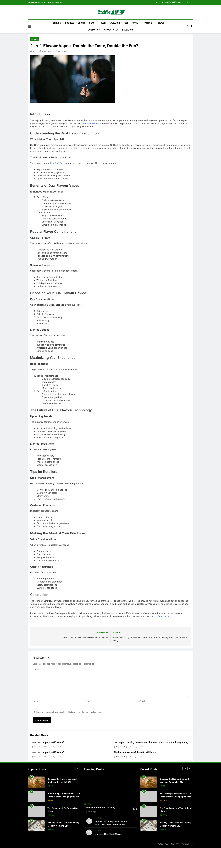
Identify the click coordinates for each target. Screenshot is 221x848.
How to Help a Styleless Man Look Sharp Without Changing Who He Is (63, 796)
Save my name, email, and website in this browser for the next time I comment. (69, 712)
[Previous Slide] (188, 2)
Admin (35, 51)
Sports (81, 23)
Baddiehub (127, 30)
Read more (163, 616)
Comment (38, 669)
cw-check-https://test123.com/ (168, 2)
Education (114, 23)
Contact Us (94, 30)
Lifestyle (50, 800)
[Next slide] (191, 2)
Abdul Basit (38, 746)
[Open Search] (187, 26)
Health (161, 23)
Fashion (148, 23)
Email (89, 701)
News (91, 23)
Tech (103, 23)
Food (126, 23)
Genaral (34, 39)
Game (135, 23)
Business (69, 23)
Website (142, 701)
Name (36, 701)
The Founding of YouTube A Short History (135, 752)
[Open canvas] (29, 26)
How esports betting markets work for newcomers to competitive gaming (151, 742)
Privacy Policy (110, 30)
